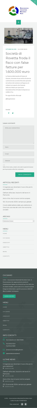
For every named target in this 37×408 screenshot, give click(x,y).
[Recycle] (18, 11)
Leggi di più (9, 296)
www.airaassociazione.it (13, 353)
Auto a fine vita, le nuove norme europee (16, 198)
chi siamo (6, 238)
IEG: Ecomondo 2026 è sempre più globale (17, 202)
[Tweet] (11, 113)
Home (5, 233)
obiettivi (6, 247)
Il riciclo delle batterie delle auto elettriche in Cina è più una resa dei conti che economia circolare (17, 207)
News (5, 251)
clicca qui (18, 95)
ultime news (23, 49)
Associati (6, 242)
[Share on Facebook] (7, 113)
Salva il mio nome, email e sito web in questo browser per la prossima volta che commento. (18, 168)
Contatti (6, 256)
